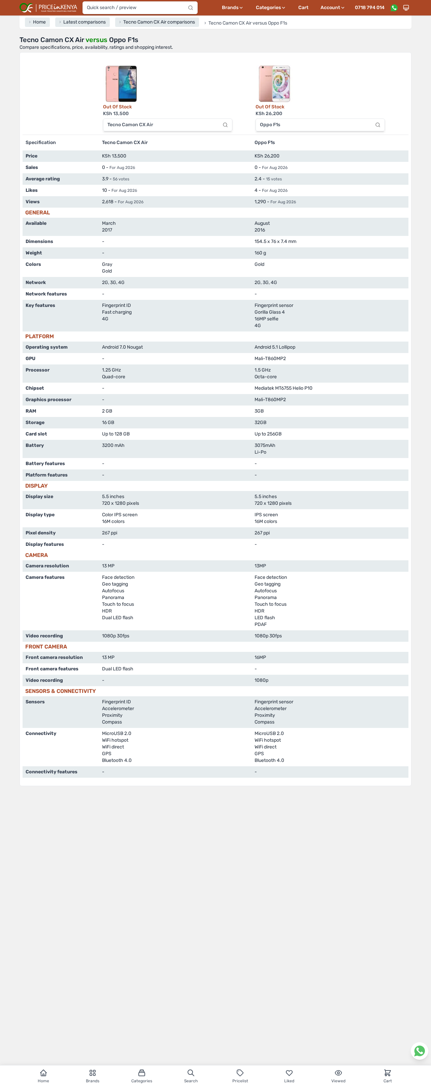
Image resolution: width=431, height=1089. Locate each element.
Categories (141, 1081)
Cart (303, 7)
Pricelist (240, 1081)
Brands (92, 1081)
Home (43, 1081)
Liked (289, 1081)
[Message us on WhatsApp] (394, 7)
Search (191, 1081)
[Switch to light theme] (406, 7)
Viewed (338, 1081)
